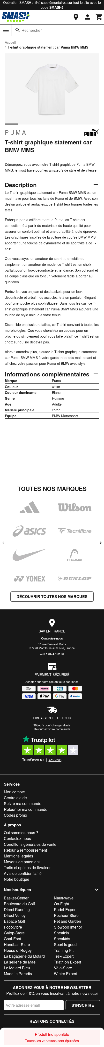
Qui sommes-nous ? (21, 832)
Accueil (10, 42)
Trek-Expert (64, 956)
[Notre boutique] (76, 17)
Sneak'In (61, 933)
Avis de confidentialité (23, 873)
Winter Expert (65, 973)
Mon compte (14, 792)
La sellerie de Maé (20, 962)
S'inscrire (83, 1005)
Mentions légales (18, 856)
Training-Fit (64, 950)
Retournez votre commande (52, 729)
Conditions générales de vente (30, 844)
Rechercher (32, 30)
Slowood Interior (68, 927)
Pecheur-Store (66, 915)
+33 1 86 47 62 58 (52, 654)
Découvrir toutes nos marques (52, 596)
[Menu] (6, 30)
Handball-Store (17, 944)
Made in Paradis (18, 973)
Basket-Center (16, 898)
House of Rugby (18, 950)
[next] (100, 543)
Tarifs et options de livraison (28, 867)
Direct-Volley (15, 915)
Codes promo (15, 815)
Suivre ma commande (22, 803)
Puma (16, 132)
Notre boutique (16, 879)
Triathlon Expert (67, 962)
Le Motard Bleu (17, 968)
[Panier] (99, 17)
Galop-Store (14, 933)
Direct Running (17, 909)
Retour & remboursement (25, 850)
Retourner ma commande (25, 809)
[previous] (3, 543)
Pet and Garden (67, 921)
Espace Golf (14, 921)
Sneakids (62, 938)
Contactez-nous (52, 638)
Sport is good (65, 944)
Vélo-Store (63, 968)
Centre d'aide (15, 797)
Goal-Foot (12, 938)
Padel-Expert (65, 909)
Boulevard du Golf (19, 903)
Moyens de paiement (22, 861)
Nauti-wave (64, 898)
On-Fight (61, 903)
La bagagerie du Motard (24, 956)
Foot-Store (13, 927)
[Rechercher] (18, 30)
